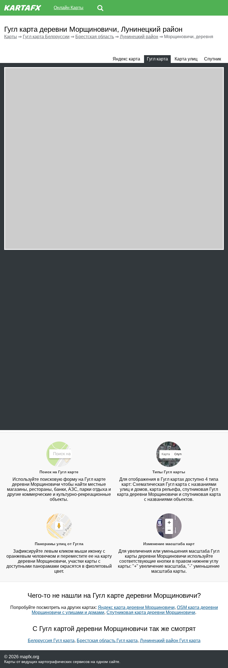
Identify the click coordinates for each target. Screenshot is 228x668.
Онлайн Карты (68, 7)
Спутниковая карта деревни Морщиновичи (150, 612)
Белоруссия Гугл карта (51, 640)
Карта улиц (186, 59)
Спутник (212, 59)
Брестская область (94, 36)
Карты (10, 36)
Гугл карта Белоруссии (46, 36)
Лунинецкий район (139, 36)
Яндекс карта (126, 59)
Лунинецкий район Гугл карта (170, 640)
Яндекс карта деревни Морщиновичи (136, 607)
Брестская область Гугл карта (107, 640)
